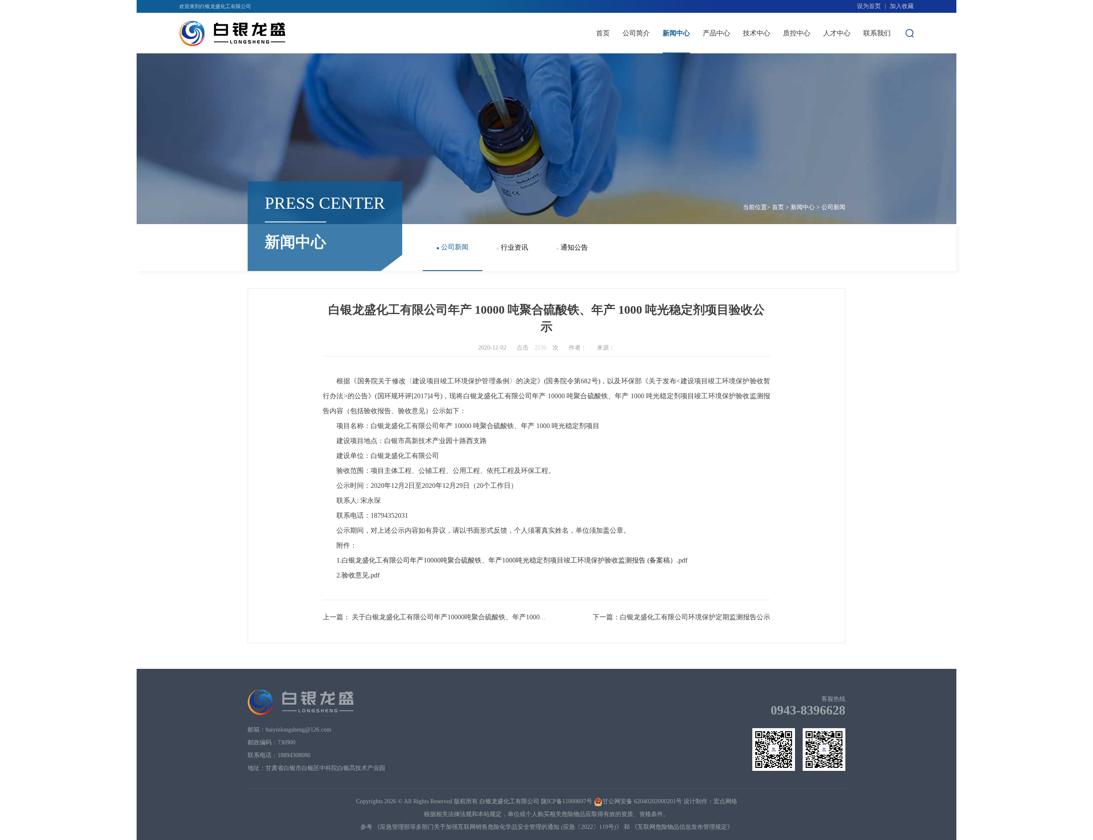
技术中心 (756, 33)
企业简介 (636, 79)
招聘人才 (836, 79)
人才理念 (836, 61)
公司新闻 (676, 61)
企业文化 (636, 114)
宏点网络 (725, 801)
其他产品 (716, 96)
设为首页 (869, 6)
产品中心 (716, 33)
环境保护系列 (716, 61)
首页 (603, 33)
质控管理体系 (796, 79)
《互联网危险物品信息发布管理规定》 (682, 827)
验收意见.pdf (361, 575)
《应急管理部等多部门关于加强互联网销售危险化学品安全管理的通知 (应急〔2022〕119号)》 (498, 827)
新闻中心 (676, 33)
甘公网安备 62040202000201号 (642, 801)
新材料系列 (716, 79)
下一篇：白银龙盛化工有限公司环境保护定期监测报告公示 (681, 617)
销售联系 (716, 114)
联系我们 (877, 33)
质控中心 (796, 33)
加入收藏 (902, 6)
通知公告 (676, 96)
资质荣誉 (636, 96)
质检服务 (756, 79)
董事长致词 (636, 61)
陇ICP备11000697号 (566, 801)
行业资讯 (676, 79)
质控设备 (796, 61)
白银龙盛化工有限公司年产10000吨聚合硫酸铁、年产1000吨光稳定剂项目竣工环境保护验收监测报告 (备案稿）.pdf (514, 560)
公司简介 (636, 33)
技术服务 (756, 61)
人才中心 (836, 33)
